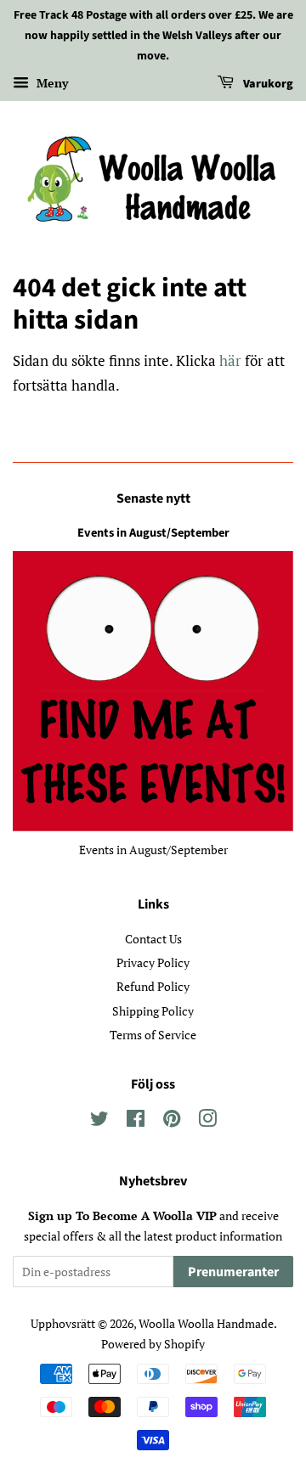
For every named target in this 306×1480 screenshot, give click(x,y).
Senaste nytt (153, 498)
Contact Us (153, 939)
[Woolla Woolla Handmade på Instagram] (207, 1121)
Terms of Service (153, 1035)
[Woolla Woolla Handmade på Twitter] (99, 1121)
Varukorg (267, 84)
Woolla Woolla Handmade (206, 1323)
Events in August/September (153, 533)
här (230, 360)
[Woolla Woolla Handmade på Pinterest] (171, 1121)
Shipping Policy (153, 1011)
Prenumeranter (233, 1272)
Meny (50, 84)
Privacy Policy (153, 962)
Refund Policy (153, 986)
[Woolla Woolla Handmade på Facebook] (135, 1121)
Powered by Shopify (153, 1344)
